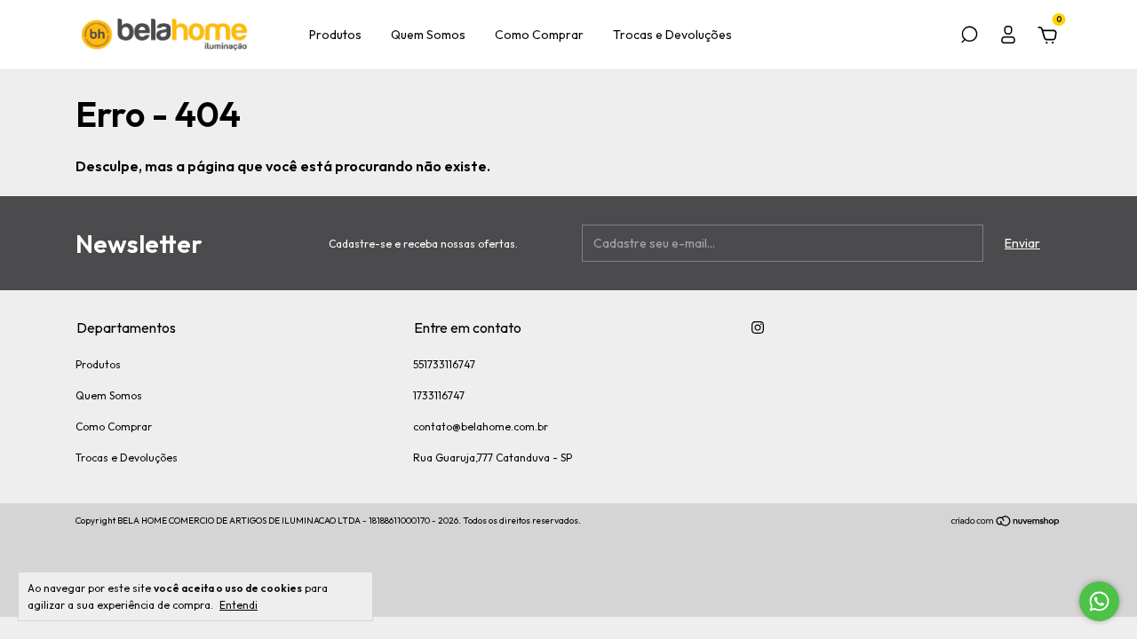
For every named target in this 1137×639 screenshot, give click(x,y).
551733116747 (444, 364)
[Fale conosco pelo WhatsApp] (1099, 601)
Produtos (335, 35)
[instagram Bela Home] (758, 327)
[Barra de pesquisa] (969, 37)
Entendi (238, 604)
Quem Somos (428, 35)
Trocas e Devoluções (672, 35)
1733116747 (439, 395)
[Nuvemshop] (1005, 523)
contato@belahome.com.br (480, 426)
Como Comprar (539, 35)
